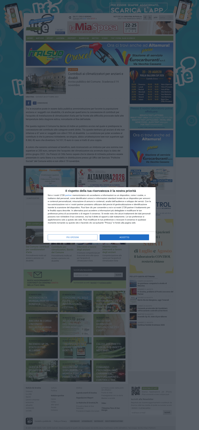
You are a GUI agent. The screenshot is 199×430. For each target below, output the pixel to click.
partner (68, 195)
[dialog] (99, 215)
